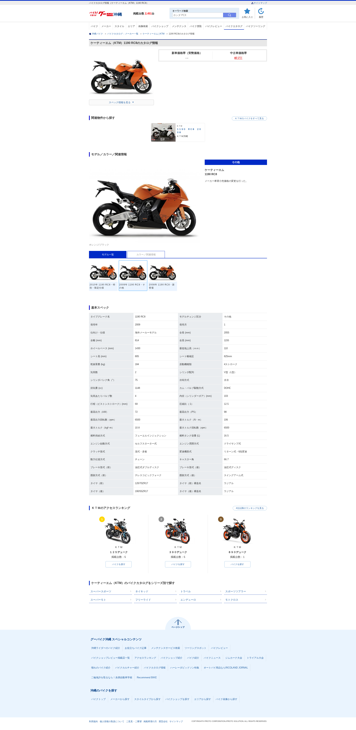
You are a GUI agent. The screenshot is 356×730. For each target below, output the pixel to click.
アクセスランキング (145, 657)
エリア (131, 26)
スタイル (119, 26)
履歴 (261, 17)
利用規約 (93, 721)
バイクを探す (118, 564)
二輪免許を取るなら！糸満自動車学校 (111, 677)
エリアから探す (202, 699)
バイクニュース (212, 657)
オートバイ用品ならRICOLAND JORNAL (226, 667)
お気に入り (247, 17)
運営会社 (163, 721)
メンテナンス (179, 26)
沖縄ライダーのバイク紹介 (105, 648)
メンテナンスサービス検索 (165, 648)
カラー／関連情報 (146, 254)
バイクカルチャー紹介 (127, 667)
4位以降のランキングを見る (250, 508)
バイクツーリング (255, 26)
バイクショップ (159, 26)
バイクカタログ (234, 26)
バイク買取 (196, 26)
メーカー (106, 26)
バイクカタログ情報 (155, 667)
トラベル (185, 591)
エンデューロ (188, 599)
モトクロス (231, 599)
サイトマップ (260, 3)
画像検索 (143, 26)
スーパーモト (98, 599)
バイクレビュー (213, 26)
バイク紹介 (193, 657)
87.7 (238, 57)
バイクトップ (98, 699)
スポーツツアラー (235, 591)
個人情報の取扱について (112, 721)
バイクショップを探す (177, 699)
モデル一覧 (108, 254)
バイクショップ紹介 (171, 657)
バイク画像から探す (226, 699)
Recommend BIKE (147, 677)
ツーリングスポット (195, 648)
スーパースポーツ (100, 591)
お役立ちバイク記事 (135, 648)
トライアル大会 (255, 657)
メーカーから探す (120, 699)
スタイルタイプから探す (147, 699)
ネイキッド (141, 591)
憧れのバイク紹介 (101, 667)
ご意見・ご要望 (134, 721)
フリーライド (143, 599)
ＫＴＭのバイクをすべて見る (249, 118)
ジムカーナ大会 (233, 657)
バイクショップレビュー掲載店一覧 (110, 657)
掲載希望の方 (150, 721)
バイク (94, 26)
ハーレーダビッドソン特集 (184, 667)
